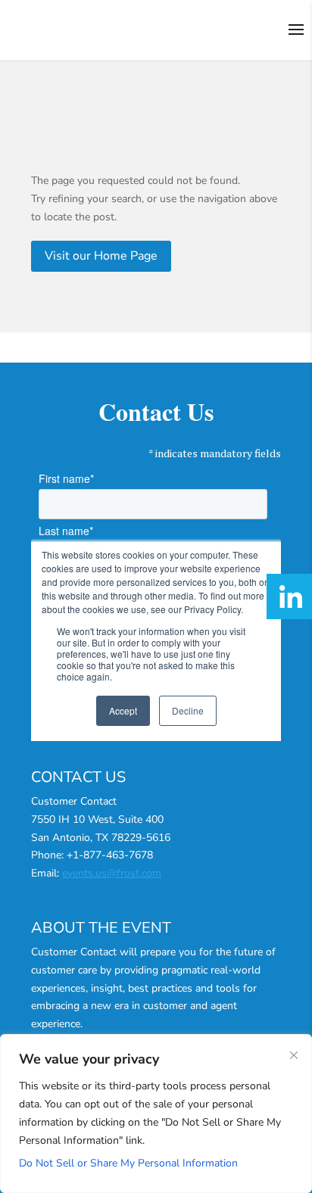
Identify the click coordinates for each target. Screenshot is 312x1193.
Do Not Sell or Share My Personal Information (128, 1163)
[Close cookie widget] (293, 1055)
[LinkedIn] (289, 596)
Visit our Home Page (101, 256)
